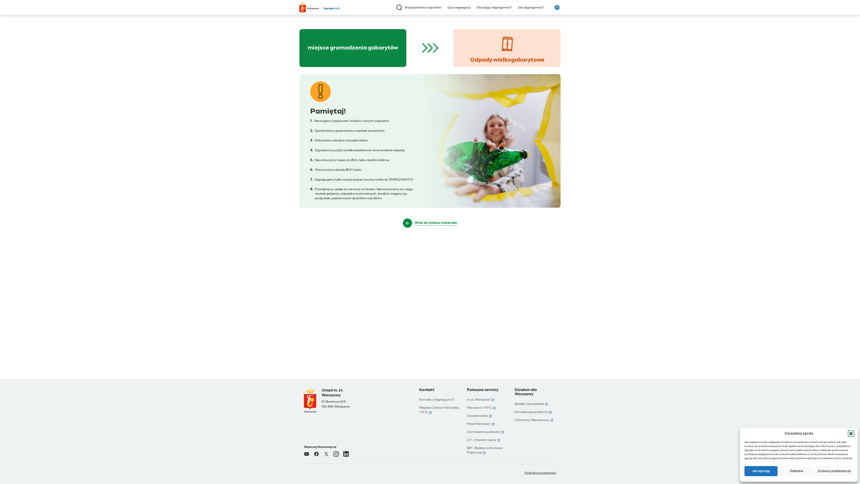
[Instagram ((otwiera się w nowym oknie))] (336, 454)
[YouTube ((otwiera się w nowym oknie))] (306, 454)
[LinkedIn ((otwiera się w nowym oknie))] (346, 454)
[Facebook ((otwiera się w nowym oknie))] (316, 454)
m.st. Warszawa (480, 399)
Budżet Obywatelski (531, 404)
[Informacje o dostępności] (557, 7)
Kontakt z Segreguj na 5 (436, 399)
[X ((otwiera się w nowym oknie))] (326, 454)
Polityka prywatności (540, 473)
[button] (851, 433)
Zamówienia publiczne (485, 432)
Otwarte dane (479, 415)
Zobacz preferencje (834, 471)
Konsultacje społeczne (533, 412)
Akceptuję (761, 471)
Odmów (796, 471)
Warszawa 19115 (481, 407)
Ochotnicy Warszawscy (534, 420)
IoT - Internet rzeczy (483, 440)
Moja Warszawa (481, 424)
